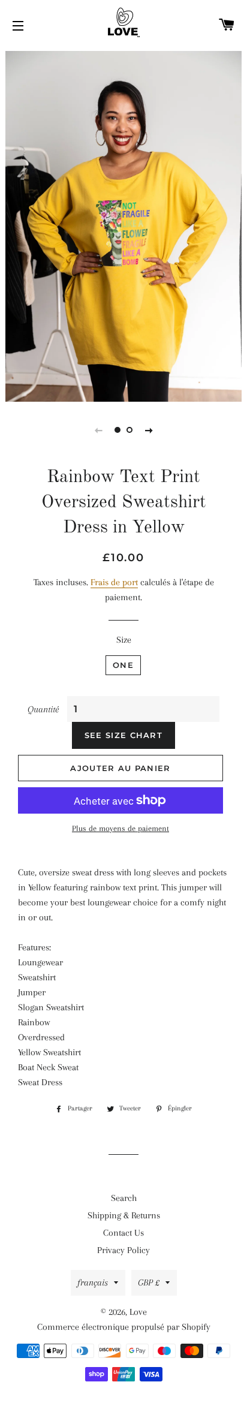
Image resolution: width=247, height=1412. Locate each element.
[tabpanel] (123, 225)
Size (123, 639)
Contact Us (123, 1232)
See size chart (123, 735)
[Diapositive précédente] (98, 430)
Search (124, 1198)
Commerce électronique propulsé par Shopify (123, 1326)
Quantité (43, 709)
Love (138, 1311)
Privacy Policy (123, 1250)
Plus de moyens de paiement (120, 828)
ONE (123, 665)
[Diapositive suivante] (148, 430)
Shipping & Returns (124, 1215)
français (92, 1282)
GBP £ (148, 1282)
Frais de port (114, 582)
